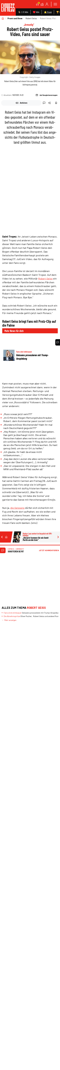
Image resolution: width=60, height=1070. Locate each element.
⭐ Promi (48, 12)
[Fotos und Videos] (42, 4)
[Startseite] (2, 18)
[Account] (47, 4)
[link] (8, 8)
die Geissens (17, 507)
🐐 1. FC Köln (23, 12)
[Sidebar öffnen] (55, 4)
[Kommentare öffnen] (57, 342)
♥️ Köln (36, 12)
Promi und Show (15, 18)
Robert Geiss (31, 18)
